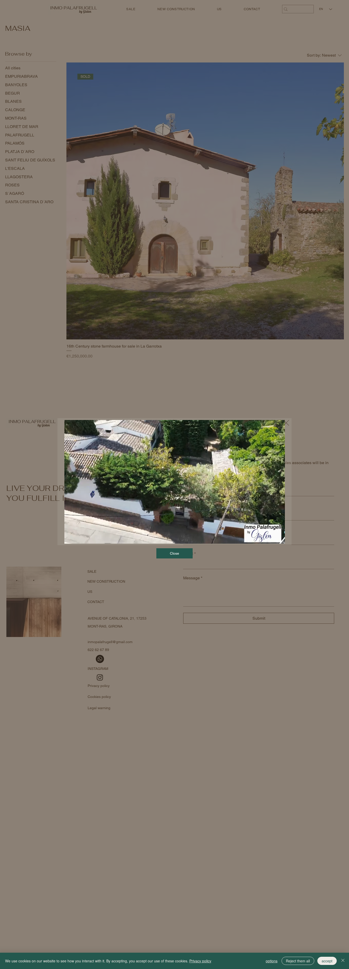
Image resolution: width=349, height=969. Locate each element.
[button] (275, 537)
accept (327, 960)
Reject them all (298, 960)
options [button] (271, 960)
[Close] (343, 961)
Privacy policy (200, 960)
